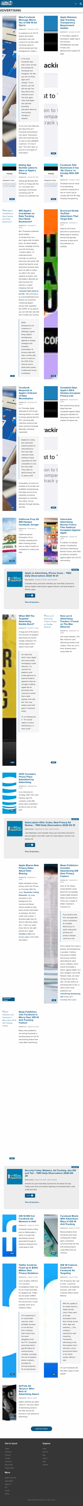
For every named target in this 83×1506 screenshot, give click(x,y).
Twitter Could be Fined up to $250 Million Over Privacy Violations (28, 1269)
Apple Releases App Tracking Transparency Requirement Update (68, 22)
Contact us (8, 1461)
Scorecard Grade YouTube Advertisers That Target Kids (69, 215)
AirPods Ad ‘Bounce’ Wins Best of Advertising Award (29, 1390)
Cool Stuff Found (7, 999)
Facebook (8, 1452)
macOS (7, 1490)
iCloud (7, 1494)
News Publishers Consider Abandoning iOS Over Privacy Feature (69, 870)
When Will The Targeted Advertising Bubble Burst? (27, 620)
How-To (45, 1452)
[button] (75, 3)
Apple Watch (9, 1481)
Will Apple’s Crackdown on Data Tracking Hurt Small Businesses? (27, 216)
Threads (7, 1458)
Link (12, 153)
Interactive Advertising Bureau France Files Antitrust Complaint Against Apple (70, 526)
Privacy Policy (9, 1468)
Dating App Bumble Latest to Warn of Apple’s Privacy (28, 169)
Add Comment (52, 580)
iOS (6, 1487)
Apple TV (8, 1484)
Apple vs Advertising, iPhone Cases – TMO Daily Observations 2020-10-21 (48, 574)
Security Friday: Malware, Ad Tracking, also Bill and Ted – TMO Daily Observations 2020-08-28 (50, 1173)
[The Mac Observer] (6, 3)
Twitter (7, 1448)
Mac (44, 1455)
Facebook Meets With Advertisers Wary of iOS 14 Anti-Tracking (69, 1220)
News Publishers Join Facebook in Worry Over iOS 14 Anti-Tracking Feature (29, 1017)
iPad (44, 1461)
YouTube (8, 1455)
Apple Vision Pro (10, 1478)
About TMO (9, 1465)
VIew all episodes (31, 602)
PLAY (28, 595)
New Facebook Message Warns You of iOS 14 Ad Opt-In (28, 21)
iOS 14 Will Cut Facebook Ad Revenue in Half (27, 1218)
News (53, 153)
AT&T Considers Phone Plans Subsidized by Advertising (27, 778)
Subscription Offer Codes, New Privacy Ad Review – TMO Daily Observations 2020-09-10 (50, 824)
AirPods (45, 1465)
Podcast (75, 570)
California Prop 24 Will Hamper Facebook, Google (29, 521)
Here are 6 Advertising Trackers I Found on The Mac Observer (69, 621)
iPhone (45, 1458)
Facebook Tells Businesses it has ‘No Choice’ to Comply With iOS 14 (69, 170)
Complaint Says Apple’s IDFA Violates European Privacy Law (70, 391)
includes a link (25, 933)
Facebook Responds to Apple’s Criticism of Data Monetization (28, 393)
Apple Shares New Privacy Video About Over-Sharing (29, 869)
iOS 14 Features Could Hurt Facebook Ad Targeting (68, 1269)
